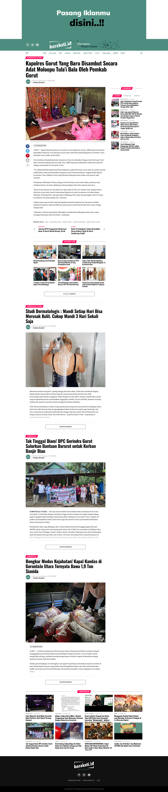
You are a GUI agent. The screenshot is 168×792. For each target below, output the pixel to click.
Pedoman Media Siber (74, 780)
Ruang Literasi (87, 53)
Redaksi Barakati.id (88, 780)
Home (44, 53)
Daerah (123, 53)
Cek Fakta (67, 53)
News (60, 53)
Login (98, 780)
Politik (97, 53)
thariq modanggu (80, 222)
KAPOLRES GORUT (56, 222)
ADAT (47, 222)
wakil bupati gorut (93, 222)
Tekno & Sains (106, 53)
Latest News (52, 53)
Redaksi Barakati (38, 82)
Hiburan (115, 53)
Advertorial (76, 53)
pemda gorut (67, 222)
